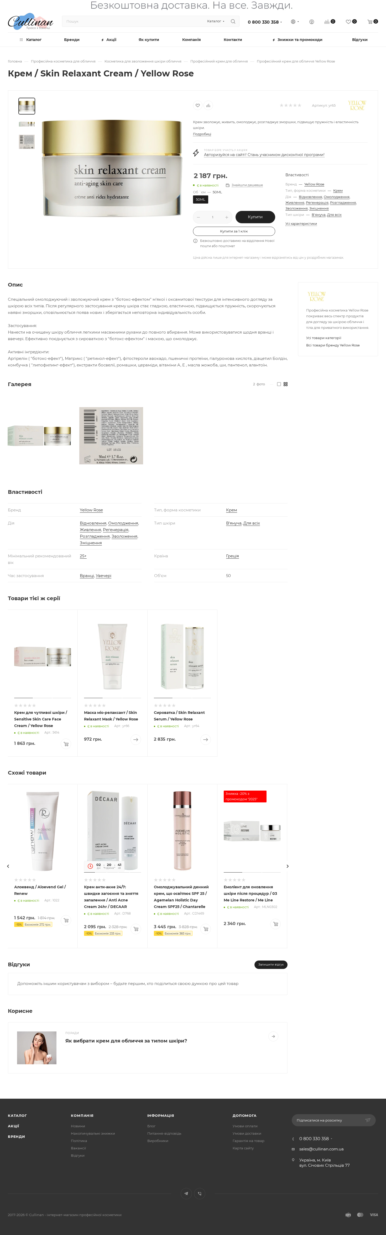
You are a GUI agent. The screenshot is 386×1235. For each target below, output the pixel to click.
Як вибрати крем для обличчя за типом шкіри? (126, 1041)
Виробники (157, 1141)
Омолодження (337, 197)
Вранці (87, 575)
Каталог (17, 1115)
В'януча (319, 214)
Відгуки (78, 1155)
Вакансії (78, 1148)
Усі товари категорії (323, 338)
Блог (151, 1126)
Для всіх (334, 214)
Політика (79, 1141)
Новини (78, 1126)
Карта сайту (243, 1148)
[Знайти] (233, 21)
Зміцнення (319, 208)
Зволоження (296, 208)
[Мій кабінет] (311, 22)
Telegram (186, 1193)
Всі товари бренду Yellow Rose (333, 345)
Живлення (294, 202)
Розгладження (343, 202)
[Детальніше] (273, 1036)
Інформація (160, 1115)
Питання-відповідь (164, 1133)
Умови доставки (247, 1133)
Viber (199, 1193)
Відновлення (310, 197)
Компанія (82, 1115)
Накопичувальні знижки (93, 1133)
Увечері (103, 575)
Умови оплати (245, 1126)
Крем (338, 190)
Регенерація (317, 202)
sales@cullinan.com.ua (321, 1148)
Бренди (16, 1136)
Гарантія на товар (248, 1141)
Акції (13, 1126)
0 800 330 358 (263, 22)
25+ (83, 555)
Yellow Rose (314, 184)
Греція (232, 555)
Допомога (244, 1115)
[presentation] (8, 866)
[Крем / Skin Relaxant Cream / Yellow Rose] (112, 168)
